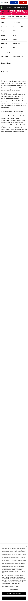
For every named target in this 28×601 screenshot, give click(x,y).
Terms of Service (20, 575)
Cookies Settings (14, 589)
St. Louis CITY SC (22, 13)
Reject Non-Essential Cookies (14, 593)
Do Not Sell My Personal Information (10, 586)
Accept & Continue (14, 598)
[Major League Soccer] (2, 7)
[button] (26, 7)
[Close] (26, 546)
